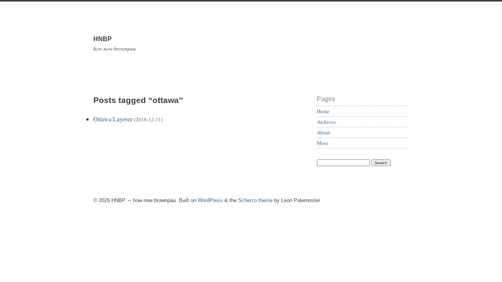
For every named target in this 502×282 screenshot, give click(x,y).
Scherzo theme (255, 200)
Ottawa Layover (113, 119)
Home (323, 111)
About (323, 132)
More (322, 142)
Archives (326, 121)
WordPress (210, 200)
